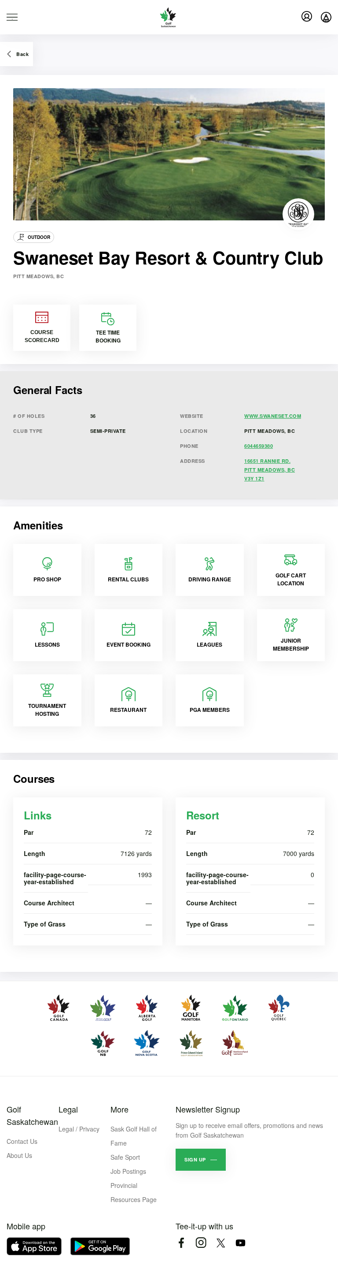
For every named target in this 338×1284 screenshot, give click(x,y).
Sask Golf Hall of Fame (133, 1135)
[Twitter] (220, 1242)
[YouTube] (240, 1242)
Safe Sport (125, 1157)
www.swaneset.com (272, 416)
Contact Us (22, 1141)
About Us (19, 1155)
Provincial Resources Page (133, 1192)
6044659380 (258, 446)
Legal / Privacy (79, 1128)
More (119, 1109)
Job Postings (128, 1171)
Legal (68, 1109)
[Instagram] (200, 1242)
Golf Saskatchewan (32, 1115)
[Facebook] (181, 1242)
